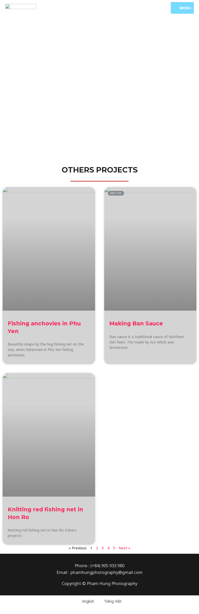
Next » (124, 547)
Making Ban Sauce (136, 323)
